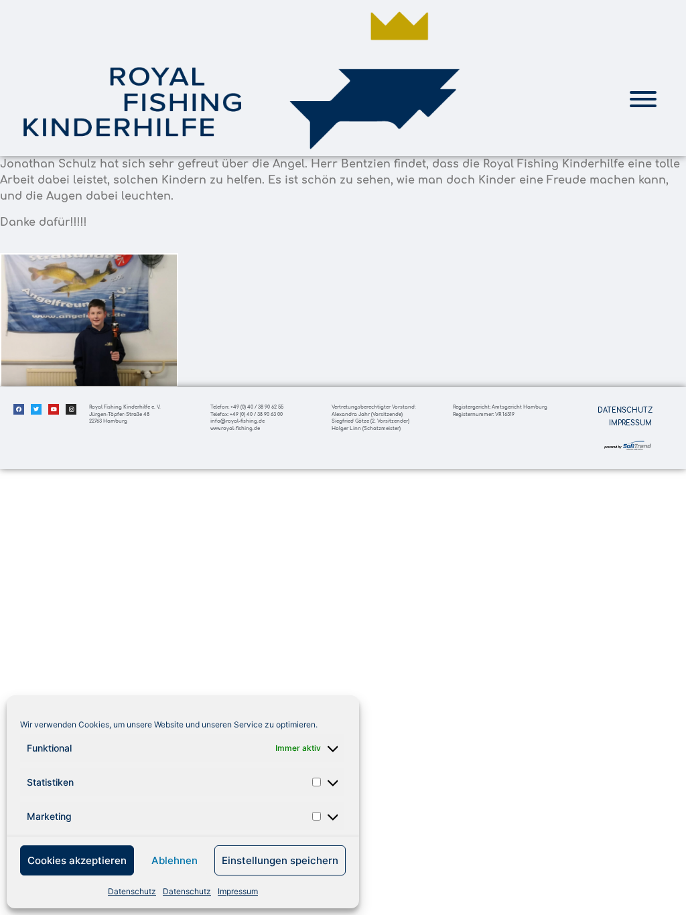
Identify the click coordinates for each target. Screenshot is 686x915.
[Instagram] (71, 409)
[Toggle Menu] (643, 99)
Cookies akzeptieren (77, 860)
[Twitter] (36, 409)
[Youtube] (53, 409)
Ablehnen (174, 860)
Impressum (238, 891)
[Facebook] (18, 409)
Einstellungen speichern (280, 860)
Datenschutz (132, 891)
